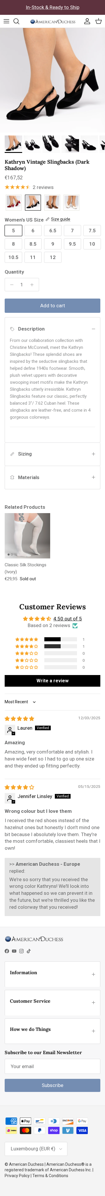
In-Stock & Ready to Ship (52, 7)
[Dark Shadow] (33, 203)
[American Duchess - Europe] (52, 21)
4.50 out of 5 (67, 619)
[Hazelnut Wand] (52, 203)
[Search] (19, 21)
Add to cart (52, 305)
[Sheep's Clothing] (71, 203)
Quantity (14, 272)
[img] (19, 719)
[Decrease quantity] (10, 284)
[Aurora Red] (14, 203)
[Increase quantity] (33, 284)
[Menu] (6, 21)
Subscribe (52, 1085)
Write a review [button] (52, 680)
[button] (27, 639)
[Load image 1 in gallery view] (52, 80)
